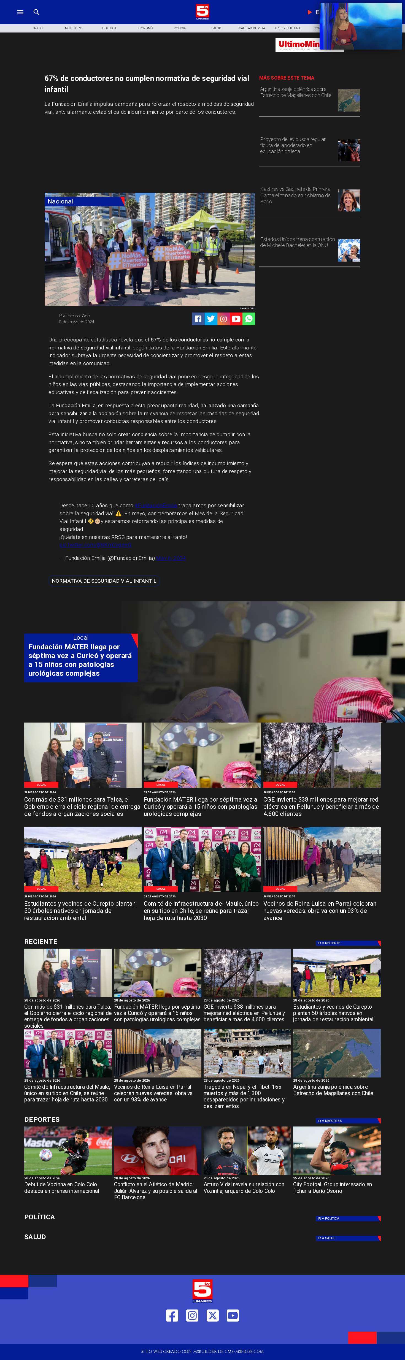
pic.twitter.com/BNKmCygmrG (96, 545)
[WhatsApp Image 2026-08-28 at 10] (322, 891)
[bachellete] (349, 261)
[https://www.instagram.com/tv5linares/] (223, 319)
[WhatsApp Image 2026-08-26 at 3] (83, 891)
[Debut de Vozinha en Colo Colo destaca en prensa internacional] (68, 1175)
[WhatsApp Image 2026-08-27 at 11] (322, 787)
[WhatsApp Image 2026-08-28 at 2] (202, 891)
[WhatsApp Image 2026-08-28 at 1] (83, 787)
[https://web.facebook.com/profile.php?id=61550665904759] (172, 1334)
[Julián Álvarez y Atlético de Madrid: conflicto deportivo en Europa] (157, 1175)
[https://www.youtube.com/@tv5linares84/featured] (236, 319)
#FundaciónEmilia (156, 505)
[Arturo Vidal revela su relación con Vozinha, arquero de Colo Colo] (247, 1175)
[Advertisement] (86, 155)
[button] (104, 581)
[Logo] (202, 19)
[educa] (349, 161)
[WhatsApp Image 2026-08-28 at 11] (202, 787)
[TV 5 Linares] (36, 19)
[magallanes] (349, 111)
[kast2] (349, 211)
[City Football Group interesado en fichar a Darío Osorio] (336, 1175)
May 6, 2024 (171, 558)
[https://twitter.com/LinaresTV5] (213, 1334)
